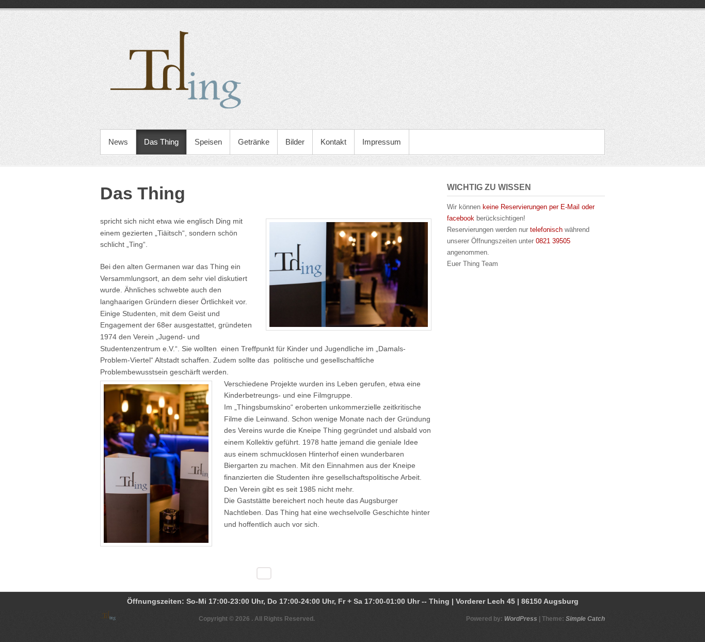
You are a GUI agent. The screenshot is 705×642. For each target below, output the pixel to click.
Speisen (208, 141)
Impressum (381, 141)
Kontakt (333, 141)
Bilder (295, 141)
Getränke (253, 141)
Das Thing (161, 141)
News (118, 141)
